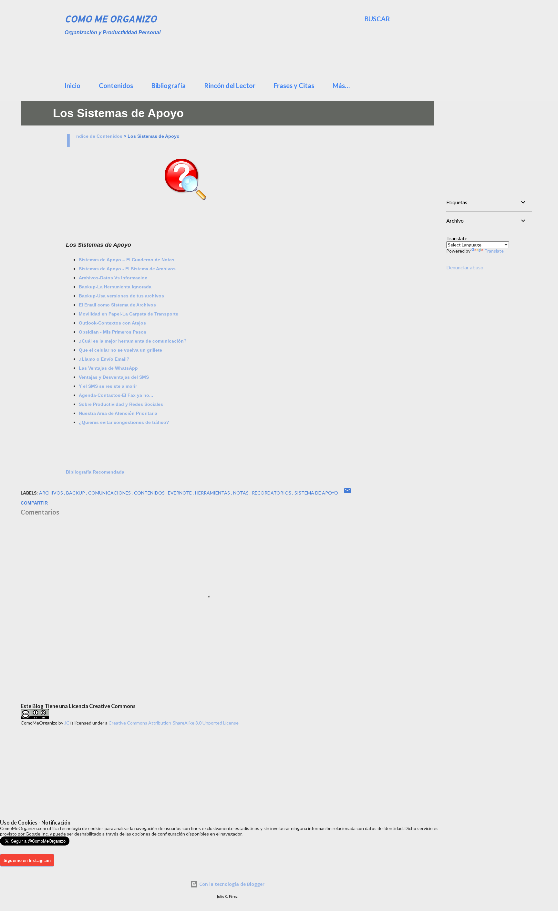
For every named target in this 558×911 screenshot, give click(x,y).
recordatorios (272, 493)
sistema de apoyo (316, 493)
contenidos (150, 493)
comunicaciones (110, 493)
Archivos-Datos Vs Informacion (113, 277)
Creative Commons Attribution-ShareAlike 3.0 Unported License (173, 723)
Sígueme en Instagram (27, 860)
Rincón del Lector (229, 85)
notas (241, 493)
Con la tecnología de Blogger (231, 884)
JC (66, 723)
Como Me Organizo (111, 19)
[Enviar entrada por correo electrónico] (347, 493)
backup (76, 493)
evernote (180, 493)
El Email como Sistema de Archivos (117, 304)
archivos (51, 493)
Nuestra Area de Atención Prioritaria (118, 413)
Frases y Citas (294, 85)
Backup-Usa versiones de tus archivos (121, 295)
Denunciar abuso (464, 267)
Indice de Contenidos (99, 136)
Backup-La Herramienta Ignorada (115, 286)
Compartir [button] (34, 503)
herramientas (213, 493)
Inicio (72, 85)
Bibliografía (168, 85)
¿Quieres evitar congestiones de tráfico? (124, 422)
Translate (494, 251)
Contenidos (116, 85)
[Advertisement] (221, 56)
